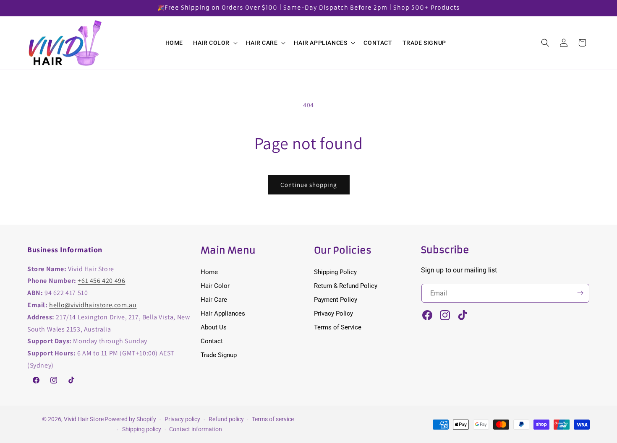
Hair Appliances (223, 313)
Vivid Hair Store (84, 419)
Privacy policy (182, 419)
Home (209, 271)
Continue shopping (308, 185)
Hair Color (215, 285)
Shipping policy (141, 429)
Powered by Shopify (130, 419)
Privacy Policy (333, 313)
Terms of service (273, 419)
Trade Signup (219, 354)
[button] (214, 43)
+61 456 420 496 (101, 280)
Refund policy (226, 419)
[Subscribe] (580, 293)
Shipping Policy (335, 271)
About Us (214, 327)
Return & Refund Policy (345, 285)
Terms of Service (337, 327)
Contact (212, 341)
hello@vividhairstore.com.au (92, 304)
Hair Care (214, 299)
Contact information (195, 429)
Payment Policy (335, 299)
